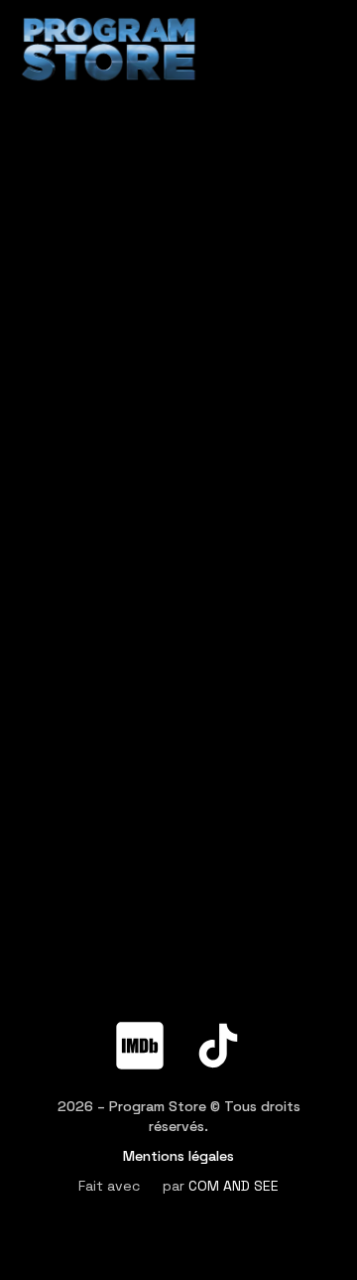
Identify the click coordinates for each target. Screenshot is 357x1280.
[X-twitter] (140, 996)
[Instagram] (296, 996)
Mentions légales (178, 1156)
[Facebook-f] (61, 996)
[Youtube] (218, 996)
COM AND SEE (233, 1186)
